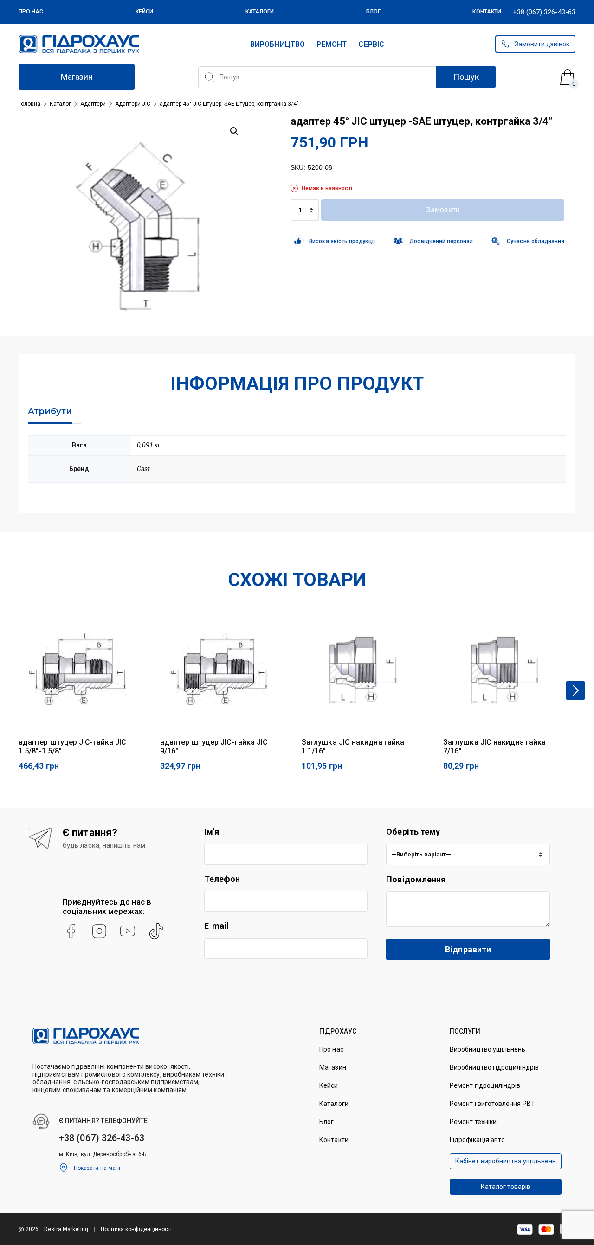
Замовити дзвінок (542, 44)
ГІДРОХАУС (337, 1031)
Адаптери (93, 104)
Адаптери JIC (132, 104)
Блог (373, 11)
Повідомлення (416, 879)
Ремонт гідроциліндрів (485, 1085)
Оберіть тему (413, 831)
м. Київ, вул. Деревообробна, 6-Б (102, 1154)
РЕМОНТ (331, 44)
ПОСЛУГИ (465, 1031)
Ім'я (211, 831)
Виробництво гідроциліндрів (494, 1067)
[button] (234, 131)
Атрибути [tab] (50, 411)
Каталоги (259, 11)
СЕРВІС (371, 44)
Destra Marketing (66, 1229)
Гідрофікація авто (477, 1139)
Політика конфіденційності (136, 1229)
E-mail (216, 926)
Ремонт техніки (473, 1121)
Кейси (144, 11)
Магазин (77, 77)
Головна (29, 104)
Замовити (443, 210)
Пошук (466, 77)
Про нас (31, 11)
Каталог (60, 104)
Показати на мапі (97, 1168)
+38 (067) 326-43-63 (544, 12)
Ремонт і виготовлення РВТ (492, 1103)
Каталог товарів (506, 1186)
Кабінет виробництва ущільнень (505, 1161)
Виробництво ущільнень (487, 1049)
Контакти (486, 11)
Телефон (222, 879)
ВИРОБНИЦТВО (277, 44)
